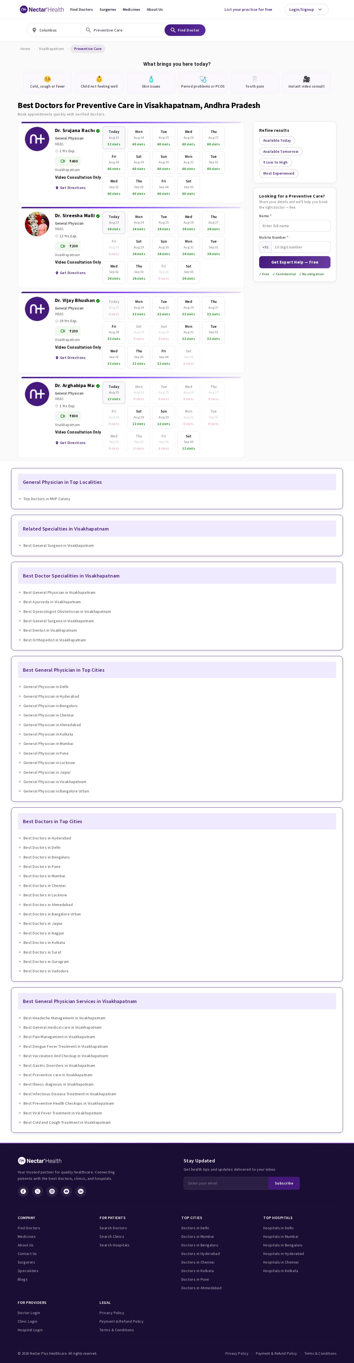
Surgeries (108, 9)
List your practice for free (248, 9)
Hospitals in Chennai (281, 1262)
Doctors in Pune (195, 1279)
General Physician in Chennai (49, 715)
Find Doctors (81, 9)
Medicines (131, 9)
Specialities (28, 1270)
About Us (155, 9)
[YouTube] (66, 1191)
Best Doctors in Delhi (42, 847)
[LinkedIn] (80, 1191)
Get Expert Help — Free (295, 262)
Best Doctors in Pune (42, 866)
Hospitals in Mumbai (280, 1236)
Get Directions (72, 187)
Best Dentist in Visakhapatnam (50, 630)
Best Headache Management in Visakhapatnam (64, 1017)
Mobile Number (274, 237)
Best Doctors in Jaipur (43, 923)
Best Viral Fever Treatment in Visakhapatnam (63, 1112)
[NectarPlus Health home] (42, 9)
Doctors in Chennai (197, 1262)
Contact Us (27, 1253)
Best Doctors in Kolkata (44, 942)
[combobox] (54, 30)
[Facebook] (23, 1191)
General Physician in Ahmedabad (52, 724)
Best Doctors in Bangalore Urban (52, 914)
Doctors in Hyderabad (200, 1253)
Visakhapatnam (51, 48)
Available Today (277, 140)
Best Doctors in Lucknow (45, 894)
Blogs (23, 1279)
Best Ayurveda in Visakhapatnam (52, 601)
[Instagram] (52, 1191)
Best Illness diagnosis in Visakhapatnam (59, 1084)
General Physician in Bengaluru (51, 705)
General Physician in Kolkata (48, 734)
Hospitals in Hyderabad (283, 1253)
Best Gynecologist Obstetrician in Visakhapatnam (67, 611)
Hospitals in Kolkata (280, 1270)
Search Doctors (113, 1227)
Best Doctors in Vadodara (46, 970)
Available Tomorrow (280, 151)
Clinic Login (27, 1321)
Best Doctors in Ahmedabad (48, 904)
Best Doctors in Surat (42, 952)
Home (25, 48)
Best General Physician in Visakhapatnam (60, 592)
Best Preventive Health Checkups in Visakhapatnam (69, 1103)
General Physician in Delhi (46, 686)
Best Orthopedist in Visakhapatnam (55, 639)
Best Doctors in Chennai (45, 885)
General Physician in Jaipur (47, 772)
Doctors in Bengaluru (199, 1245)
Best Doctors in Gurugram (46, 961)
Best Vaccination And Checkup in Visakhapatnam (66, 1055)
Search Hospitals (114, 1245)
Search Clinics (112, 1236)
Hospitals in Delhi (278, 1227)
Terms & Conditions (117, 1329)
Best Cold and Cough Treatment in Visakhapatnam (67, 1122)
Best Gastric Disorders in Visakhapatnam (59, 1065)
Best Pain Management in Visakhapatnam (59, 1036)
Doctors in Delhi (195, 1227)
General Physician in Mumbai (48, 743)
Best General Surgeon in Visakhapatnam (59, 545)
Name (265, 216)
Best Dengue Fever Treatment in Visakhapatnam (66, 1046)
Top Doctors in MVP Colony (47, 498)
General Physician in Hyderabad (51, 696)
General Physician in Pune (46, 753)
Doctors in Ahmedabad (201, 1287)
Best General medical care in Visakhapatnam (63, 1027)
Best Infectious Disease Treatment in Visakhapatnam (70, 1093)
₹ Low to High (275, 162)
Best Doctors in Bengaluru (46, 857)
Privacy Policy (112, 1312)
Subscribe (284, 1183)
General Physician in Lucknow (49, 762)
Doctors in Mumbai (197, 1236)
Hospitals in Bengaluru (283, 1245)
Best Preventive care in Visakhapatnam (58, 1074)
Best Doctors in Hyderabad (47, 838)
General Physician (69, 138)
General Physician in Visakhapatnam (55, 781)
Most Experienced (278, 173)
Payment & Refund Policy (122, 1321)
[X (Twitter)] (37, 1191)
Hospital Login (30, 1329)
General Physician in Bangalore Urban (56, 791)
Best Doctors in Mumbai (44, 875)
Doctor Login (29, 1312)
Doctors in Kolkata (197, 1270)
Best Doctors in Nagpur (44, 933)
